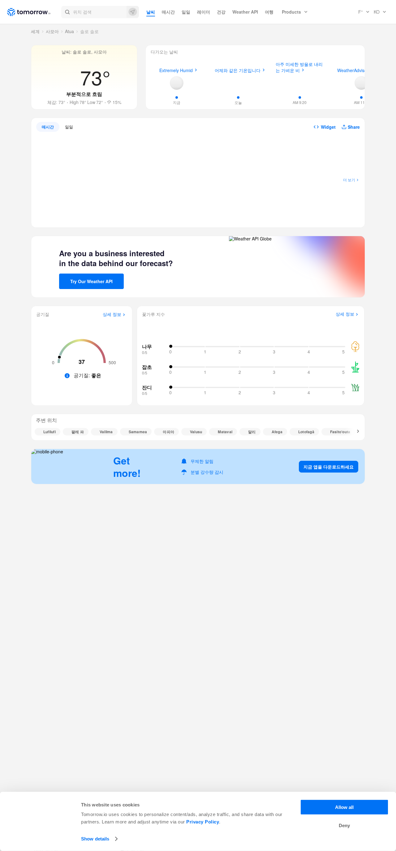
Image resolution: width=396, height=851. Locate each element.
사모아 (52, 31)
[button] (100, 12)
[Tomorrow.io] (34, 12)
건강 (221, 12)
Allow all (344, 807)
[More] (354, 431)
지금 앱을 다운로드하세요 (328, 467)
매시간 (168, 12)
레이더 (203, 12)
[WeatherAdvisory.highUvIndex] (361, 83)
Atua (69, 31)
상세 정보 (112, 314)
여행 (269, 12)
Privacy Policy (202, 821)
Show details (95, 838)
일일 (186, 12)
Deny (344, 825)
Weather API (245, 12)
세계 (35, 31)
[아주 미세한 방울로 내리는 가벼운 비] (299, 82)
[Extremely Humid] (176, 83)
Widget (328, 127)
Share (354, 127)
